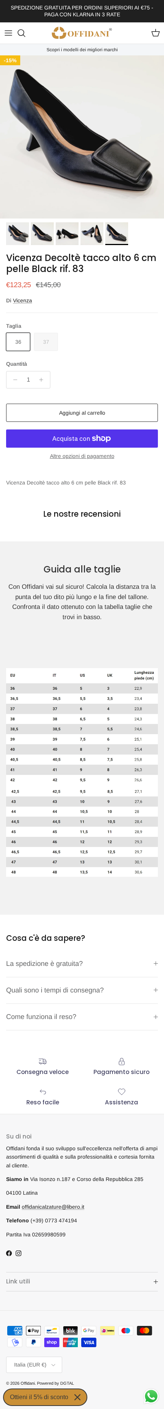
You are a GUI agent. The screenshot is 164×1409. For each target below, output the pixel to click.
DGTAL (67, 1383)
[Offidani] (82, 33)
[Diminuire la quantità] (13, 379)
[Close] (77, 1397)
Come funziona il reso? (41, 1017)
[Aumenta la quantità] (43, 379)
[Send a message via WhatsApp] (151, 1396)
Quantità (16, 364)
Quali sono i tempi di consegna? (55, 990)
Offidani (28, 1383)
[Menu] (8, 33)
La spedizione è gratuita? (44, 963)
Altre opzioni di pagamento (82, 456)
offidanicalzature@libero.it (53, 1207)
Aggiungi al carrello (82, 413)
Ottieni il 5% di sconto (39, 1397)
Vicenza (22, 300)
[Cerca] (25, 33)
